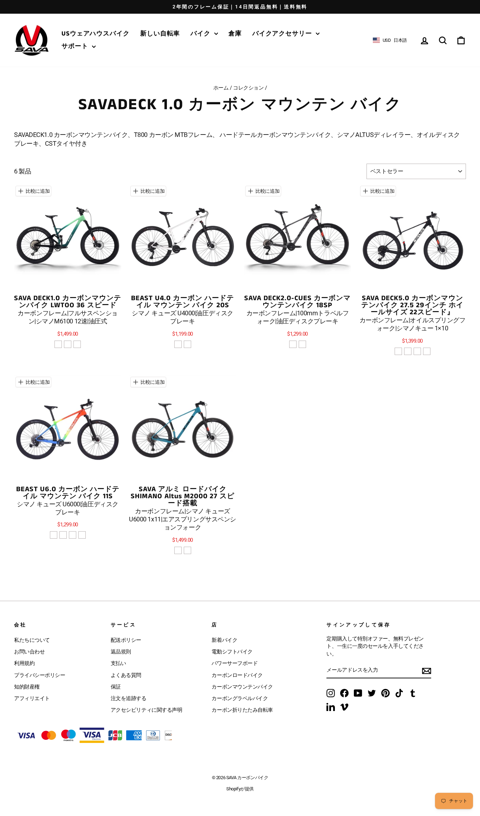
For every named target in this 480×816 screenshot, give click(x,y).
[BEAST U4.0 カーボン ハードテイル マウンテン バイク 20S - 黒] (187, 344)
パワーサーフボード (235, 663)
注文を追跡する (129, 698)
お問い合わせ (29, 652)
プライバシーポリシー (39, 675)
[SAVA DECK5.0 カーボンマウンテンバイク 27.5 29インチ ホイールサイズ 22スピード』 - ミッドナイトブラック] (417, 351)
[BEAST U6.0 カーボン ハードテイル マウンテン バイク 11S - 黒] (53, 535)
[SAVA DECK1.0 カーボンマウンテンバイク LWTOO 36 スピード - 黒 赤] (58, 344)
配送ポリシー (126, 640)
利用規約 (24, 663)
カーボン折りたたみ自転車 (242, 710)
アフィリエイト (32, 698)
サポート (75, 46)
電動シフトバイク (232, 652)
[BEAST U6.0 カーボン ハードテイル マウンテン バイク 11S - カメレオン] (82, 535)
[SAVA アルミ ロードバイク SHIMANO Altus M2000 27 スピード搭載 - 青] (187, 550)
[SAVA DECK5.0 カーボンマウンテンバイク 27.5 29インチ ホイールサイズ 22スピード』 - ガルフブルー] (426, 351)
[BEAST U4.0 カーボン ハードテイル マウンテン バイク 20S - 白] (178, 344)
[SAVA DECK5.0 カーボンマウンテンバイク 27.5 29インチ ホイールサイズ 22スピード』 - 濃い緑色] (398, 351)
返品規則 (121, 652)
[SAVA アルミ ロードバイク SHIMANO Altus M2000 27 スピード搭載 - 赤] (178, 550)
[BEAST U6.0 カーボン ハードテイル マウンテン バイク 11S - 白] (72, 535)
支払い (118, 663)
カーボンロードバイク (237, 675)
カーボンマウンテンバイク (242, 687)
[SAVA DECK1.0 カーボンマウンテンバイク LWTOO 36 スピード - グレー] (67, 344)
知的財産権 (27, 687)
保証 (116, 687)
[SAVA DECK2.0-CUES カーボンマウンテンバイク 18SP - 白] (302, 344)
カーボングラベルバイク (240, 698)
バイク (201, 33)
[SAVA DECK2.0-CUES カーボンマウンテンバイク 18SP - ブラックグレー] (293, 344)
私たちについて (32, 640)
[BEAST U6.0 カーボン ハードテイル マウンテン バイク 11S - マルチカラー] (63, 535)
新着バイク (224, 640)
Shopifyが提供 (240, 788)
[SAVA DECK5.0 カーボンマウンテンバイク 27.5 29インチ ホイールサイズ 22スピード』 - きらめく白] (407, 351)
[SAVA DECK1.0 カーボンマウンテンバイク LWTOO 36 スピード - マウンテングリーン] (77, 344)
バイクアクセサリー (283, 33)
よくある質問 (126, 675)
